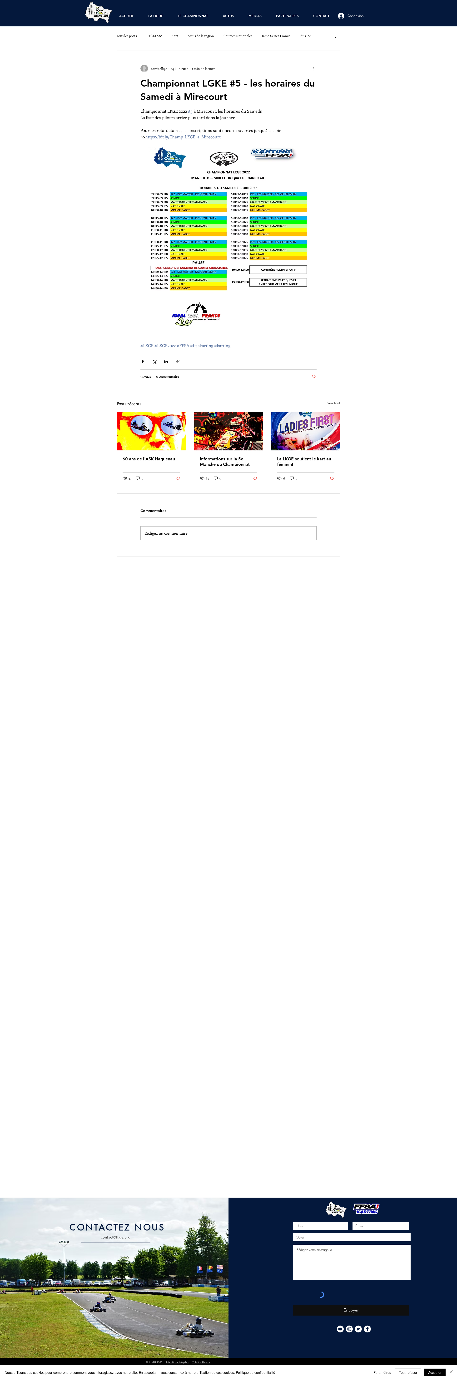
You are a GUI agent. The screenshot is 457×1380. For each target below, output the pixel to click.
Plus (303, 36)
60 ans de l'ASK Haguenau (149, 459)
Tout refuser (408, 1372)
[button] (334, 36)
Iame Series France (276, 36)
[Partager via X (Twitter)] (154, 361)
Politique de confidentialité (255, 1372)
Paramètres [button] (382, 1372)
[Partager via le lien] (177, 361)
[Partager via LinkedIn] (166, 361)
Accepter (435, 1372)
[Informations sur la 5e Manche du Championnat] (228, 431)
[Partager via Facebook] (142, 361)
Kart (175, 36)
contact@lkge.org (115, 1237)
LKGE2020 (154, 36)
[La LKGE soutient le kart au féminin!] (305, 431)
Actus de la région (201, 36)
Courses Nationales (238, 36)
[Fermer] (451, 1372)
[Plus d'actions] (314, 68)
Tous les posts (127, 36)
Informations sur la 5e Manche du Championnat (225, 461)
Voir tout (333, 403)
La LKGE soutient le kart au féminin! (304, 461)
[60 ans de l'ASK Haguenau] (151, 431)
